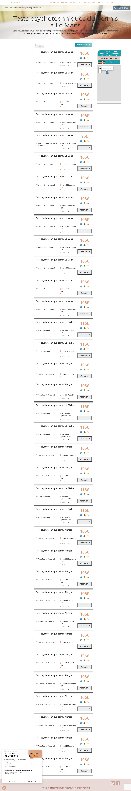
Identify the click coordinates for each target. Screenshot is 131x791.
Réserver (84, 64)
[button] (106, 73)
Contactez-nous (111, 2)
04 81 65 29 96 (122, 8)
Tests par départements (58, 2)
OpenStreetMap (109, 101)
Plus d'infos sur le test (83, 44)
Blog (100, 2)
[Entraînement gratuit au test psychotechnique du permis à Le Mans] (109, 57)
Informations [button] (75, 2)
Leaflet (100, 101)
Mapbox (99, 102)
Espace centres (89, 2)
